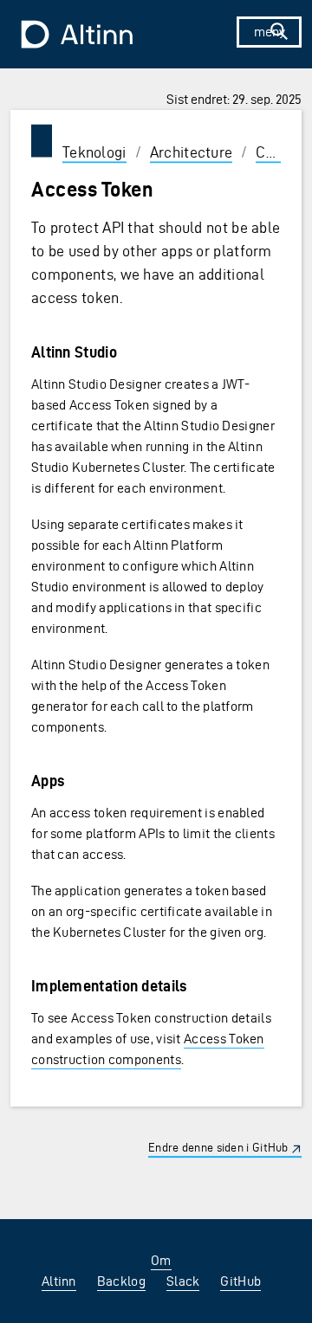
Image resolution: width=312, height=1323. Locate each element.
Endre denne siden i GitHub (218, 1147)
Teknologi (94, 152)
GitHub (240, 1281)
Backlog (121, 1281)
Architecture (191, 152)
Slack (183, 1281)
